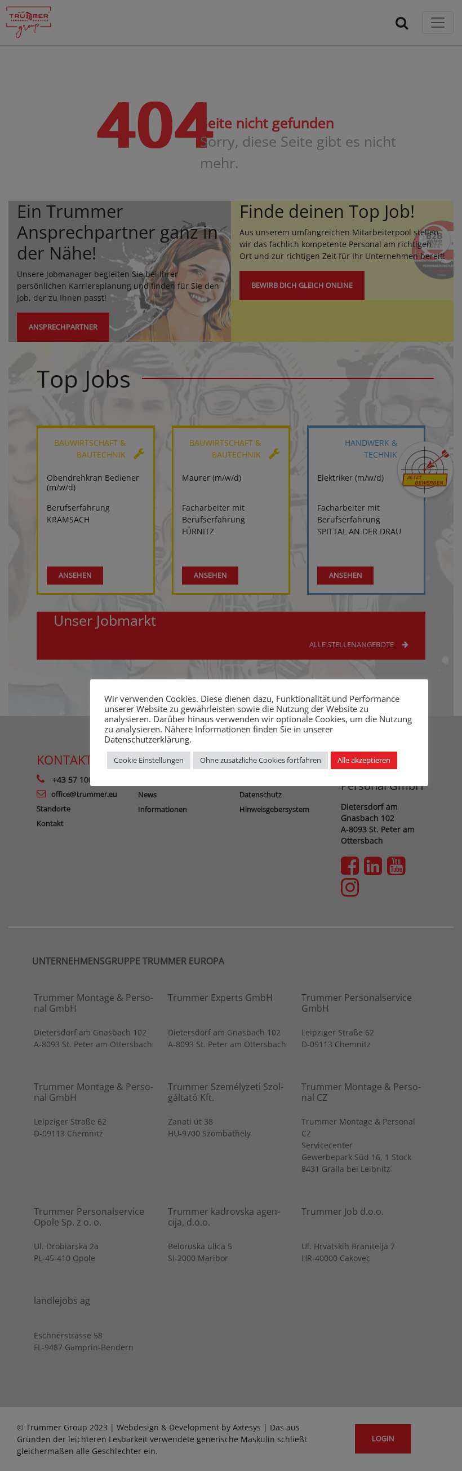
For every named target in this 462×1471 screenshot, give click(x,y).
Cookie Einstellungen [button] (149, 760)
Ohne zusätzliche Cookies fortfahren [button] (260, 760)
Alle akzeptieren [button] (363, 760)
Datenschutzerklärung (146, 739)
